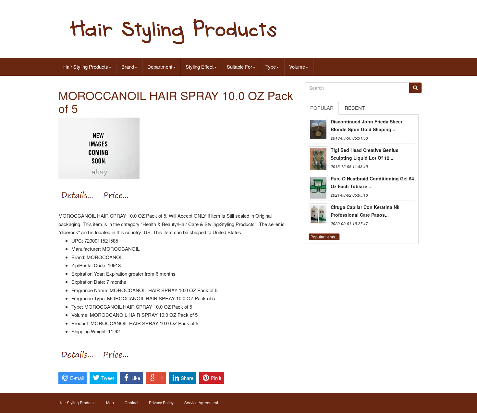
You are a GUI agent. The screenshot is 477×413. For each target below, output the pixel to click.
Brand (127, 66)
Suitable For (239, 66)
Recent (355, 107)
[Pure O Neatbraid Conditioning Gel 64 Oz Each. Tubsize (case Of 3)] (318, 184)
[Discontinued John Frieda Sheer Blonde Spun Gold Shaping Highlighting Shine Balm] (318, 127)
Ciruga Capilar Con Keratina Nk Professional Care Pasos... (365, 211)
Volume (297, 66)
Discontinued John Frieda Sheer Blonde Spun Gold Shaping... (366, 125)
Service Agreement (201, 402)
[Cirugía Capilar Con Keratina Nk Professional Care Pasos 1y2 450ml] (318, 213)
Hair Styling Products (85, 66)
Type (270, 66)
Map (110, 402)
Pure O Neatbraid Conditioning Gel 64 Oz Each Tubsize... (372, 182)
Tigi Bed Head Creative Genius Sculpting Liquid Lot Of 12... (364, 154)
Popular (322, 107)
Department (159, 66)
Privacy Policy (161, 402)
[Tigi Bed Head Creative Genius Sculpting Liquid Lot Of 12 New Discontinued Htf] (318, 156)
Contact (131, 402)
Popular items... (324, 236)
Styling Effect (200, 66)
